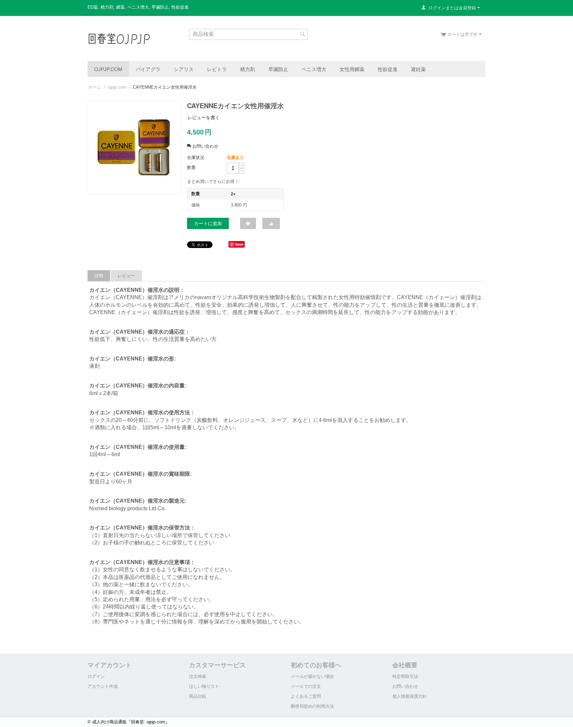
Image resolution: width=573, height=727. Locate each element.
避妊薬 (418, 68)
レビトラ (217, 68)
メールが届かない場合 (312, 676)
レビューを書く (203, 117)
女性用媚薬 (352, 68)
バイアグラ (148, 68)
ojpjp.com (108, 68)
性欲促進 (388, 68)
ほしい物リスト (204, 686)
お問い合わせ (405, 686)
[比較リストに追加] (271, 223)
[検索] (302, 35)
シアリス (184, 68)
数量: (192, 167)
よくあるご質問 (306, 696)
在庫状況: (196, 157)
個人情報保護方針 (409, 696)
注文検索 (197, 676)
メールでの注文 (306, 686)
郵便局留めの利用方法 (312, 706)
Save (239, 244)
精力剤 (247, 68)
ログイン (96, 676)
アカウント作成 (103, 686)
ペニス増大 (313, 68)
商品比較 (197, 696)
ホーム (94, 87)
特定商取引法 (405, 676)
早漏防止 (278, 68)
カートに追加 (208, 223)
